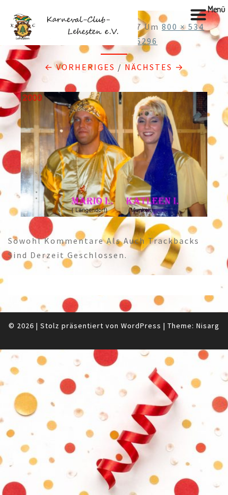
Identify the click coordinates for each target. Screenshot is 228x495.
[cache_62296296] (114, 157)
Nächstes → (154, 67)
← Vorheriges (80, 67)
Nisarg (208, 325)
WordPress (141, 325)
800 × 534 (183, 26)
